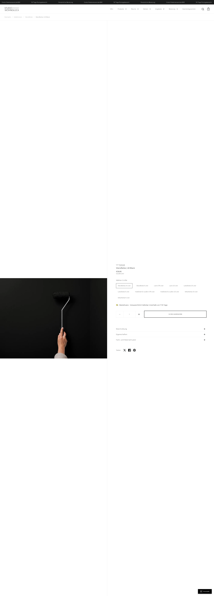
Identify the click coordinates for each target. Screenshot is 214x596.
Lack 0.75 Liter (159, 286)
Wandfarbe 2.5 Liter (124, 286)
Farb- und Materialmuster (126, 340)
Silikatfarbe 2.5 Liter (191, 292)
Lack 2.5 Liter (173, 286)
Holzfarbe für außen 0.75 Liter (145, 292)
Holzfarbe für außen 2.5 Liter (169, 292)
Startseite (7, 17)
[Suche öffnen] (203, 9)
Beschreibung (121, 329)
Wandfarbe (29, 17)
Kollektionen (18, 17)
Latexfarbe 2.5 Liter (190, 286)
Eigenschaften (121, 334)
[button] (4, 318)
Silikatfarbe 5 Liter (124, 298)
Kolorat (122, 265)
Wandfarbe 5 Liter (142, 286)
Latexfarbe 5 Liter (123, 292)
